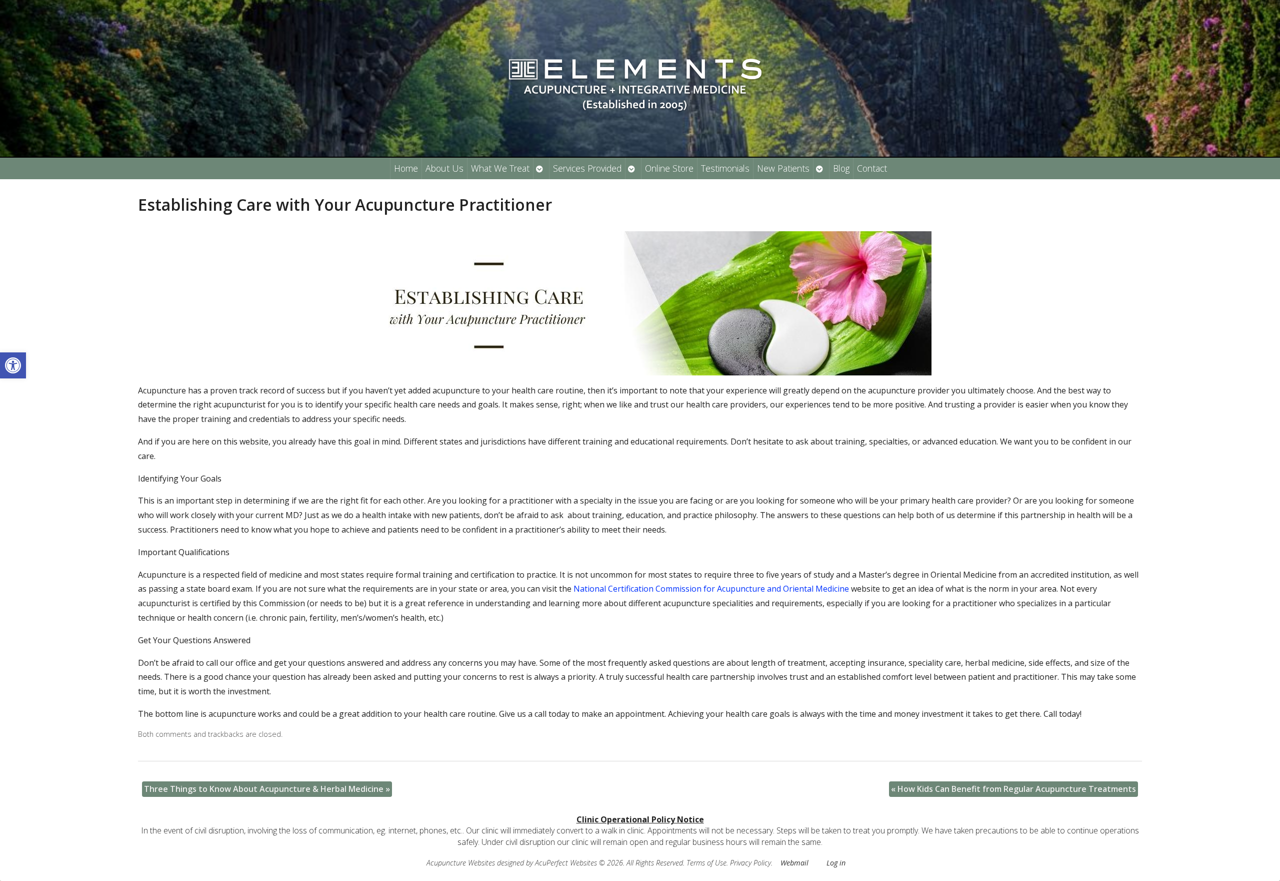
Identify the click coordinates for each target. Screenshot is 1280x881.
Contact (872, 168)
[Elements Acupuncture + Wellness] (640, 78)
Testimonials (725, 168)
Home (406, 168)
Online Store (669, 168)
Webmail (794, 862)
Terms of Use (706, 862)
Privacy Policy (750, 862)
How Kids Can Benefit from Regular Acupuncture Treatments (1013, 788)
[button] (13, 365)
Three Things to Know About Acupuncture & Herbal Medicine (267, 788)
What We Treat (500, 168)
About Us (445, 168)
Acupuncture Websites (460, 862)
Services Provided (587, 168)
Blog (841, 168)
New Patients (783, 168)
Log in (836, 862)
